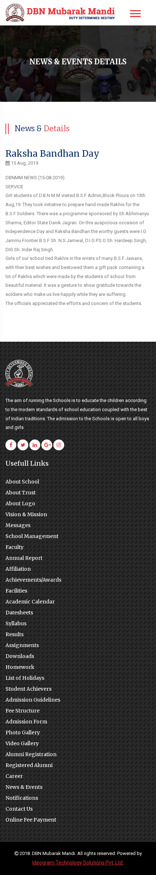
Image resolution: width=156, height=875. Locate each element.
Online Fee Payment (30, 819)
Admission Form (26, 721)
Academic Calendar (30, 601)
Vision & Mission (26, 514)
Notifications (21, 798)
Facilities (16, 590)
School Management (31, 536)
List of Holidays (24, 678)
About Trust (20, 492)
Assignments (22, 645)
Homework (19, 667)
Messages (17, 525)
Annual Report (23, 558)
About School (22, 481)
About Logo (20, 503)
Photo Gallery (22, 732)
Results (14, 634)
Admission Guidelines (32, 700)
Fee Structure (22, 710)
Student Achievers (28, 689)
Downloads (19, 656)
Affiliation (18, 569)
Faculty (14, 547)
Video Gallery (22, 743)
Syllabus (15, 623)
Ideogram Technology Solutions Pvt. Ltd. (78, 863)
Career (14, 776)
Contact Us (19, 809)
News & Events (23, 787)
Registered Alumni (29, 765)
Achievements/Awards (33, 580)
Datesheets (19, 612)
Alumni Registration (31, 754)
